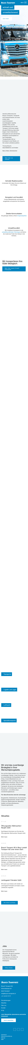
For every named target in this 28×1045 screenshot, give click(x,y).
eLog (2, 1010)
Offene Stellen (9, 968)
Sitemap (3, 1037)
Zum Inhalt (6, 18)
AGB (2, 1039)
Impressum (4, 1034)
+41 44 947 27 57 (6, 996)
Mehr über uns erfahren (9, 158)
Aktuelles (3, 1003)
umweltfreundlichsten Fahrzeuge (11, 232)
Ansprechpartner (21, 216)
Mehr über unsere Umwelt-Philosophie (12, 268)
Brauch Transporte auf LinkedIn (18, 1029)
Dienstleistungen (5, 1000)
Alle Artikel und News (9, 902)
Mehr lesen (4, 837)
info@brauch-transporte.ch (8, 993)
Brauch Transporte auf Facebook (14, 1029)
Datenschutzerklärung (6, 1036)
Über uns (3, 1005)
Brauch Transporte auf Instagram (22, 1029)
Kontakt (3, 1008)
